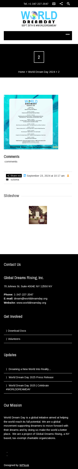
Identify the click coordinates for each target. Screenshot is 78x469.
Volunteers (14, 338)
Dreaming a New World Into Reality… (30, 369)
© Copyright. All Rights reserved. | (25, 455)
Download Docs (17, 330)
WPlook (24, 465)
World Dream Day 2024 (41, 71)
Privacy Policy (16, 452)
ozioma (15, 179)
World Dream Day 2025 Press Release (31, 377)
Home (21, 71)
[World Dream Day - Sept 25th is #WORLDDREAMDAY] (39, 17)
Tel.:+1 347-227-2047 (35, 3)
